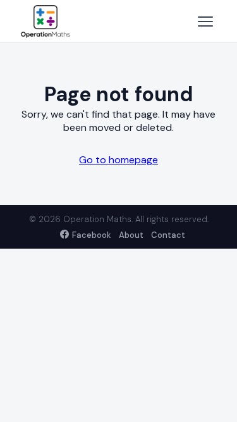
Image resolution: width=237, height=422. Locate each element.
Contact (168, 235)
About (131, 235)
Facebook (91, 235)
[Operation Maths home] (45, 21)
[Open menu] (205, 21)
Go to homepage (118, 159)
